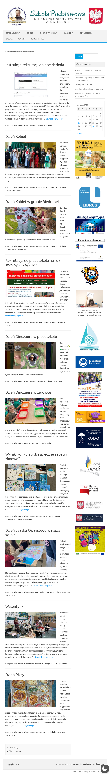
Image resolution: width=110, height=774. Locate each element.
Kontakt (21, 39)
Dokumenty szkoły (48, 33)
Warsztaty (66, 592)
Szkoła (49, 125)
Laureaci (57, 516)
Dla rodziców (86, 33)
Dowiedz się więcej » (54, 119)
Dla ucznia (68, 33)
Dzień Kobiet (15, 136)
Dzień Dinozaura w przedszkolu (31, 336)
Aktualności (18, 125)
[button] (105, 769)
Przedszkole (40, 125)
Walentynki (14, 606)
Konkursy (49, 516)
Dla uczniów (40, 187)
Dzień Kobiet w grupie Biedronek (32, 202)
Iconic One (77, 772)
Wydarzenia (16, 191)
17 (79, 123)
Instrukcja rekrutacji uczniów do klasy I (89, 89)
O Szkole (29, 33)
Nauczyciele (50, 187)
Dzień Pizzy (14, 675)
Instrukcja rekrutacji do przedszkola (34, 65)
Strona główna (13, 33)
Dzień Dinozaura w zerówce (28, 392)
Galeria (9, 39)
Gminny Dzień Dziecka (83, 85)
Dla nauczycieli (37, 39)
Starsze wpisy (14, 751)
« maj (79, 133)
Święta (8, 249)
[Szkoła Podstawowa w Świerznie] (55, 25)
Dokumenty (40, 322)
